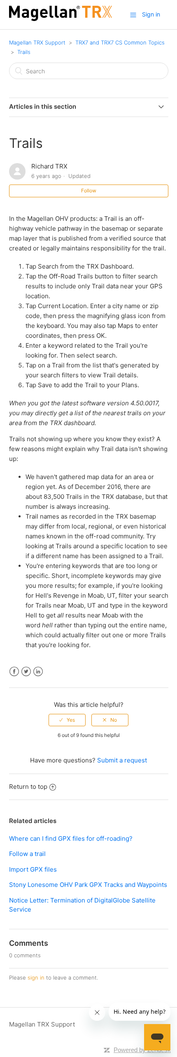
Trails (23, 52)
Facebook (14, 671)
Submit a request (122, 760)
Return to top (28, 786)
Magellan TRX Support (37, 42)
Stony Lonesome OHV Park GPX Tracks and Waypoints (88, 885)
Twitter (26, 671)
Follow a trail (27, 854)
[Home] (60, 19)
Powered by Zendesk (142, 1049)
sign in (36, 977)
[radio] (67, 720)
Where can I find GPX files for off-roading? (71, 838)
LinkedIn (38, 671)
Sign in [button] (151, 14)
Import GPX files (33, 869)
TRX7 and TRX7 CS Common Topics (120, 42)
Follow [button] (88, 190)
